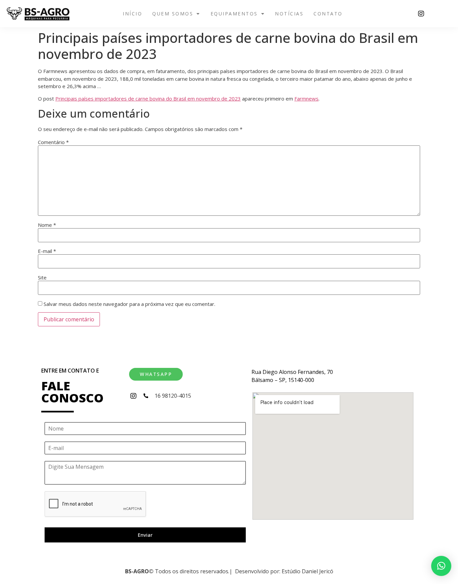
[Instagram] (421, 13)
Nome (47, 225)
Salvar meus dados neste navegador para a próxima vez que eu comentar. (129, 304)
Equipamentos (234, 13)
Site (42, 277)
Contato (328, 13)
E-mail (47, 251)
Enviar (145, 534)
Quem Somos (172, 13)
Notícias (289, 13)
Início (132, 13)
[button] (176, 13)
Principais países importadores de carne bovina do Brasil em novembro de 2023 (148, 98)
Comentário (53, 142)
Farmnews (306, 98)
